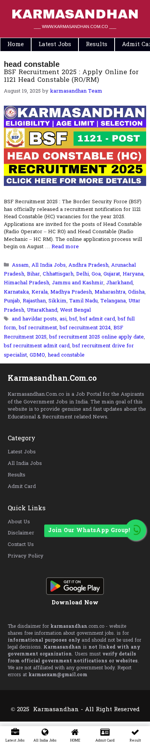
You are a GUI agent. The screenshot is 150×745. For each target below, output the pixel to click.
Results (16, 475)
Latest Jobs (22, 452)
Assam (20, 265)
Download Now (75, 603)
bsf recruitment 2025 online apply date (96, 337)
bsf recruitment (38, 328)
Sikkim (57, 301)
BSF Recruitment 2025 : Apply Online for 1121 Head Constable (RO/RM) (71, 76)
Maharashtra (110, 292)
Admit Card (22, 486)
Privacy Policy (25, 556)
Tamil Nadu (83, 301)
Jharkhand (119, 283)
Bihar (33, 274)
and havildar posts (34, 319)
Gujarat (111, 274)
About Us (19, 522)
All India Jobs (49, 265)
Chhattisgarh (58, 274)
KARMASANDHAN (75, 14)
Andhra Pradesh (88, 265)
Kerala (40, 292)
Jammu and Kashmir (77, 283)
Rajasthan (34, 301)
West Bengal (75, 310)
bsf (73, 319)
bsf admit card (97, 319)
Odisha (136, 292)
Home (15, 44)
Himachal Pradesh (26, 283)
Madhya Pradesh (71, 292)
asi (63, 319)
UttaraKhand (42, 310)
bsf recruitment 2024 (85, 328)
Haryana (133, 274)
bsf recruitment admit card (37, 346)
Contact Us (21, 544)
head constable (66, 355)
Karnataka (16, 292)
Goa (96, 274)
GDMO (37, 355)
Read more (65, 247)
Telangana (113, 301)
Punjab (12, 301)
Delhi (82, 274)
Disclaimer (21, 533)
